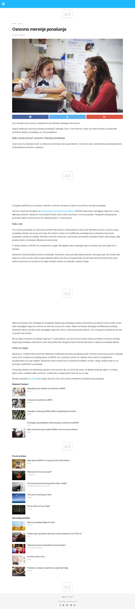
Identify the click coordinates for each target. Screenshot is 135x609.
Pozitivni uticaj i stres (36, 557)
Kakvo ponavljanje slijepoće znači (41, 522)
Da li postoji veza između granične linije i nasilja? (47, 483)
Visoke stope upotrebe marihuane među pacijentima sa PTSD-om (54, 534)
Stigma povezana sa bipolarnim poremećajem (46, 545)
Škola (20, 24)
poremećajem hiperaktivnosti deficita (58, 211)
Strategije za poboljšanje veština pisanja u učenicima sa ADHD (53, 423)
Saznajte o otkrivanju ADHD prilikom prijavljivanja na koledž (51, 411)
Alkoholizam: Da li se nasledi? (39, 472)
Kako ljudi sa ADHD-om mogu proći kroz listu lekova (48, 460)
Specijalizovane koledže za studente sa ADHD (46, 388)
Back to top (67, 597)
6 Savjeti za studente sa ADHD (39, 400)
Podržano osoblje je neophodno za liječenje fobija (47, 568)
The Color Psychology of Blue (39, 495)
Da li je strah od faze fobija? (38, 506)
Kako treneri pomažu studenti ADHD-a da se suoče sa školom (52, 429)
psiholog (34, 378)
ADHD (14, 24)
